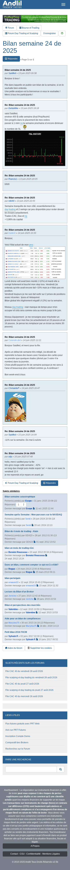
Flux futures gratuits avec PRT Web (22, 723)
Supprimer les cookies (41, 648)
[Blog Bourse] (12, 4)
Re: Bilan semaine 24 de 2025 (20, 105)
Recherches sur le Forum (17, 749)
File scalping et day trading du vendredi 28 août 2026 (31, 677)
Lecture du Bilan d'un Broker (19, 591)
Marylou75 (13, 622)
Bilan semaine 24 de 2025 (32, 47)
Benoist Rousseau (17, 552)
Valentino (13, 609)
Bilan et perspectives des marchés (22, 605)
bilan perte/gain (12, 578)
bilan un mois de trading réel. (19, 548)
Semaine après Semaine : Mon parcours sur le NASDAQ (33, 514)
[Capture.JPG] (35, 148)
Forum (10, 28)
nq (21, 123)
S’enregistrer (49, 33)
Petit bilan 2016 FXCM (16, 632)
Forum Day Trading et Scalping (22, 33)
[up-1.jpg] (15, 407)
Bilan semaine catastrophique (20, 496)
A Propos (35, 846)
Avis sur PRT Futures (15, 730)
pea (31, 244)
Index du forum (14, 648)
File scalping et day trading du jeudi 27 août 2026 (29, 690)
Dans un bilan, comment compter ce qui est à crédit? (31, 564)
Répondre (12, 58)
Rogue (11, 569)
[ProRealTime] (35, 18)
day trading (10, 209)
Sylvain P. (13, 636)
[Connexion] (62, 33)
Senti (28, 519)
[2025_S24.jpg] (35, 263)
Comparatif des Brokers (16, 742)
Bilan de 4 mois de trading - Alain (21, 531)
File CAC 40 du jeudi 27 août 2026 (22, 684)
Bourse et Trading (30, 28)
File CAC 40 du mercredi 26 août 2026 (24, 696)
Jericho (12, 596)
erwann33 (13, 582)
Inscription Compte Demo (17, 736)
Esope (28, 501)
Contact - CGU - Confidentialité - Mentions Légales (35, 854)
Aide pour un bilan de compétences (23, 618)
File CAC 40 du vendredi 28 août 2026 (24, 671)
